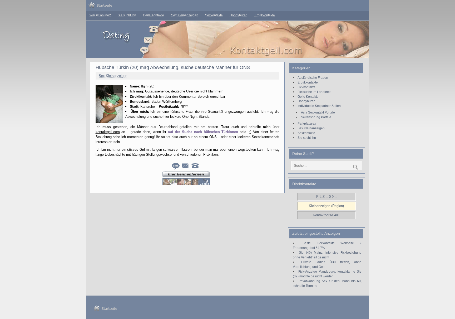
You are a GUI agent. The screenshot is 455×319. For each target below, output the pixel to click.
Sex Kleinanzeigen (184, 15)
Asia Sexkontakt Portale (318, 112)
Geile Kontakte (153, 15)
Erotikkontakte (265, 15)
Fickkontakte (306, 87)
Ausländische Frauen (313, 77)
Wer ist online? (100, 15)
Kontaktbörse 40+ (326, 215)
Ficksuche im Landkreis (314, 92)
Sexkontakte (214, 15)
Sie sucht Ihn (127, 15)
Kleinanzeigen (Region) (326, 206)
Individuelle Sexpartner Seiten (319, 105)
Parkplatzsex (307, 123)
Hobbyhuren (239, 15)
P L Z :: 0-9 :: (326, 197)
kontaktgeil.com (108, 132)
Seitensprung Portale (316, 117)
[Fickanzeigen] (100, 6)
